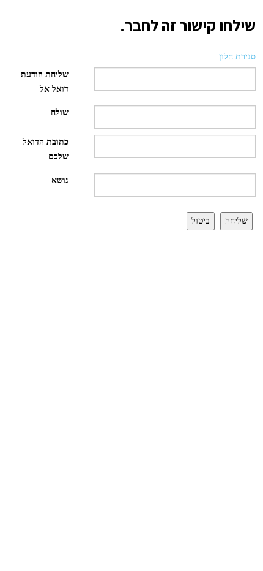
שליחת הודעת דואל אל (45, 82)
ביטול (200, 220)
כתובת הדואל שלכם (46, 149)
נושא (60, 180)
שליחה (236, 220)
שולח (60, 112)
